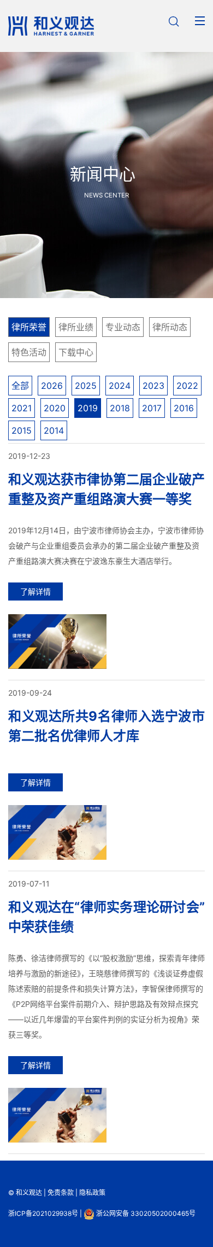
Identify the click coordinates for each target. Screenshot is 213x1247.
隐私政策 (92, 1192)
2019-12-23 (29, 456)
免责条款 (61, 1192)
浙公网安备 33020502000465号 (145, 1213)
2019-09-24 (30, 692)
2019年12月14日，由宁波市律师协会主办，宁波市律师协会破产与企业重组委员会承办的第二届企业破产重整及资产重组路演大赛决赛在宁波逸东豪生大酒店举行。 (106, 546)
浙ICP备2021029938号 (43, 1213)
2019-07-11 (29, 883)
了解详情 (35, 591)
